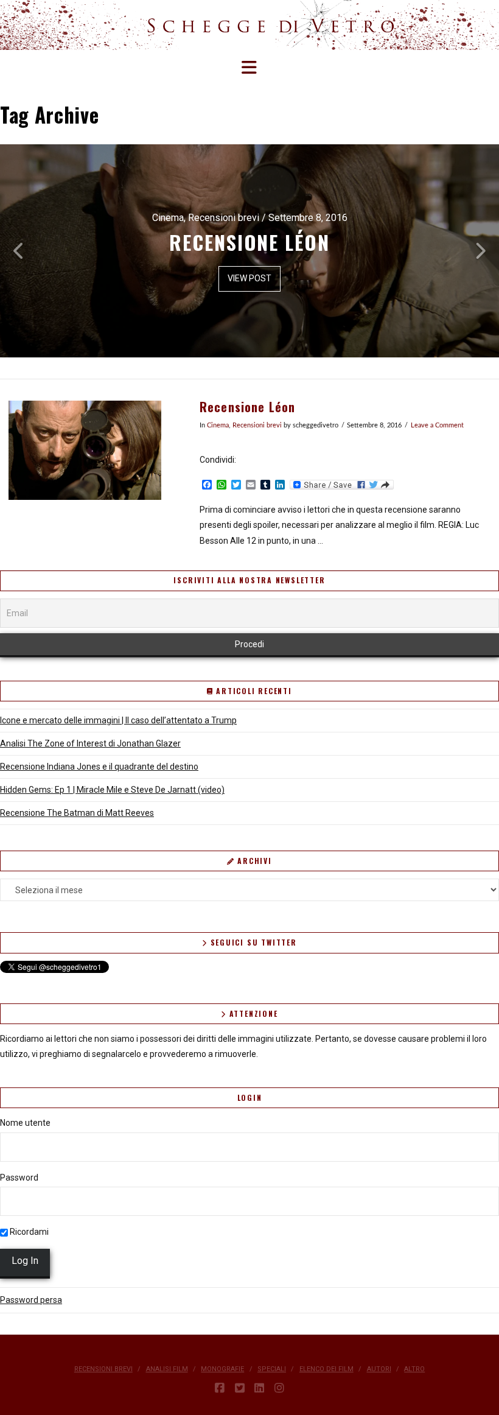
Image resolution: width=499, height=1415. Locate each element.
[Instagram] (279, 1388)
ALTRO (414, 1369)
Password (19, 1177)
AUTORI (379, 1369)
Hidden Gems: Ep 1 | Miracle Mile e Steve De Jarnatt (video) (112, 790)
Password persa (31, 1300)
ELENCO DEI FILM (326, 1369)
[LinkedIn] (259, 1388)
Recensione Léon (248, 407)
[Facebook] (220, 1388)
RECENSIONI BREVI (103, 1369)
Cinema (218, 426)
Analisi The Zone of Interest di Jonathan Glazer (90, 743)
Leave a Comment (437, 426)
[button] (250, 68)
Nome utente (25, 1123)
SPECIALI (271, 1369)
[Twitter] (240, 1388)
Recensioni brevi (257, 426)
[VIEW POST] (85, 450)
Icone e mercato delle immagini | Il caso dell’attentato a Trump (118, 720)
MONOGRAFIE (222, 1369)
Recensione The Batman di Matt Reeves (77, 813)
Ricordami (28, 1232)
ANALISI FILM (167, 1369)
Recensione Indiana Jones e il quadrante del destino (99, 766)
